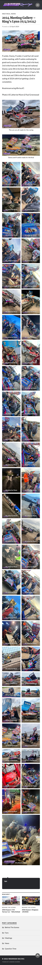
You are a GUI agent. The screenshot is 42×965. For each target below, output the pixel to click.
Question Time (10, 949)
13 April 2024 (14, 26)
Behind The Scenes (12, 927)
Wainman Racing (16, 959)
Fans (7, 933)
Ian (5, 881)
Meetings (6, 14)
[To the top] (37, 955)
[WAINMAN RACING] (17, 5)
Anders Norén (14, 962)
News (13, 14)
